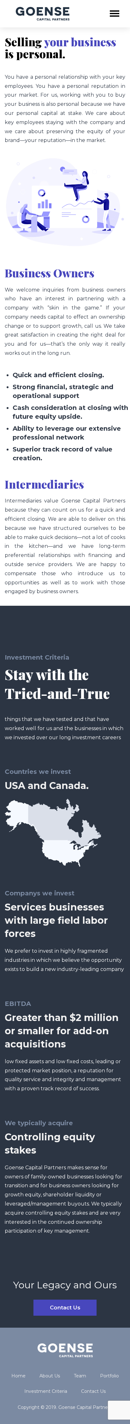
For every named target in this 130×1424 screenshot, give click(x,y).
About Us (49, 1376)
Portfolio (109, 1376)
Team (80, 1376)
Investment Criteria (45, 1391)
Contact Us (65, 1307)
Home (18, 1376)
